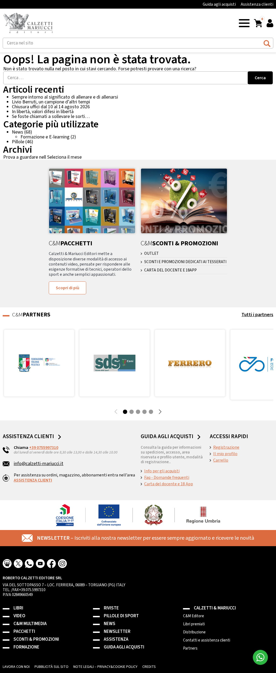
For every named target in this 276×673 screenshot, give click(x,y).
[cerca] (267, 42)
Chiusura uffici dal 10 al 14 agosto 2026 (51, 106)
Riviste (111, 608)
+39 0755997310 (43, 448)
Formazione (26, 647)
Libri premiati (194, 624)
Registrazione (226, 447)
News (17, 132)
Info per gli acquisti (162, 471)
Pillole (18, 141)
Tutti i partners (257, 314)
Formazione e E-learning (45, 137)
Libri (18, 608)
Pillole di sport (121, 616)
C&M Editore (193, 616)
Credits (149, 667)
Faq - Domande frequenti (166, 477)
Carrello (220, 460)
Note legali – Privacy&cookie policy (105, 667)
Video (19, 616)
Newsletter (117, 631)
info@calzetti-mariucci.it (38, 463)
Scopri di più (67, 288)
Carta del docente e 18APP (170, 270)
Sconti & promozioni (36, 639)
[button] (244, 22)
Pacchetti (24, 631)
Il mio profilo (225, 454)
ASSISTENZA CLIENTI (33, 480)
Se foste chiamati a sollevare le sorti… (51, 116)
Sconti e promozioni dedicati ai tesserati (185, 262)
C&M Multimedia (30, 624)
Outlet (151, 253)
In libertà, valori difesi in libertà (43, 111)
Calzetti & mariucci (215, 608)
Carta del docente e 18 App (168, 484)
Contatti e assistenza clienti (206, 640)
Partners (190, 648)
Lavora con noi (16, 667)
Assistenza (116, 639)
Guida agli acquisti (219, 4)
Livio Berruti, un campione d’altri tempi (51, 102)
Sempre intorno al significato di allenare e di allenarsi (65, 97)
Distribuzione (194, 632)
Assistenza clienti (257, 4)
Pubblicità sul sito (51, 667)
